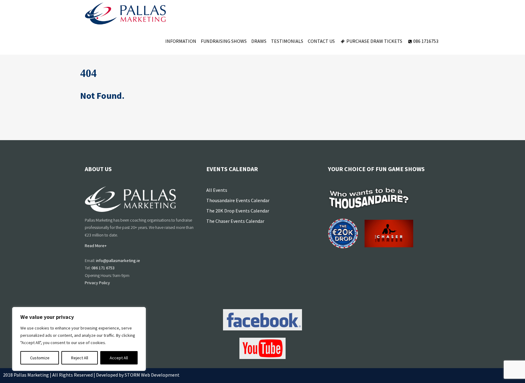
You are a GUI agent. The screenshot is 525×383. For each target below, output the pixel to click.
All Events (216, 190)
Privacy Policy (97, 282)
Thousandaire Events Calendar (237, 200)
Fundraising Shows (224, 41)
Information (180, 41)
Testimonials (287, 41)
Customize (40, 358)
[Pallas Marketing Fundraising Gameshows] (125, 13)
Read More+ (96, 245)
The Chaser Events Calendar (235, 221)
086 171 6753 (103, 268)
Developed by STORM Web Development (138, 375)
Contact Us (321, 41)
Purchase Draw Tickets (374, 41)
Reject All (79, 358)
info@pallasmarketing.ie (118, 260)
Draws (258, 41)
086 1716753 (425, 41)
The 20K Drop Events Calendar (237, 211)
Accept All (119, 358)
